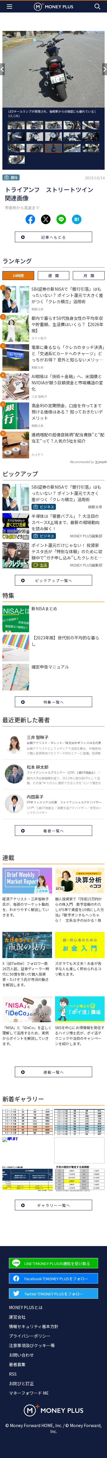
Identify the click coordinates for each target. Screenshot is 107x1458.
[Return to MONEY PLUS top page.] (53, 6)
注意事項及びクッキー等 (32, 1345)
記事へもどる (53, 237)
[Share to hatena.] (76, 219)
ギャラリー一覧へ (53, 1205)
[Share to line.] (61, 219)
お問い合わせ (21, 1355)
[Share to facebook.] (30, 219)
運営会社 (17, 1317)
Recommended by (82, 462)
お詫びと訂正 (21, 1383)
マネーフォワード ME (29, 1393)
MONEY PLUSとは (26, 1307)
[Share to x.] (46, 219)
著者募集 (17, 1364)
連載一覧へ (53, 1072)
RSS (13, 1374)
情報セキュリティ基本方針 (34, 1326)
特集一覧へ (53, 701)
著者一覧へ (53, 830)
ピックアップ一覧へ (54, 580)
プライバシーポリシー (30, 1336)
